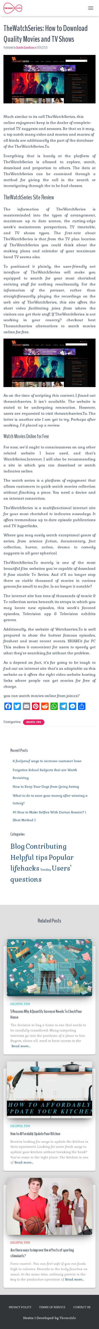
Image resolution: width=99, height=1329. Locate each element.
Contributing (46, 846)
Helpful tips (33, 722)
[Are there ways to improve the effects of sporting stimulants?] (49, 1206)
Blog (17, 846)
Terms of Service (52, 1307)
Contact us (81, 1307)
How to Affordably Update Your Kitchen (35, 1134)
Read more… (21, 1046)
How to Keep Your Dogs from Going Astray (46, 787)
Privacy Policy (20, 1307)
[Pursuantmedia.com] (14, 8)
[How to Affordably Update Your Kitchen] (49, 1089)
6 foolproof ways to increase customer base (47, 761)
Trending (45, 869)
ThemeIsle (67, 1318)
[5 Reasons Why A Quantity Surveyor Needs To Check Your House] (49, 967)
